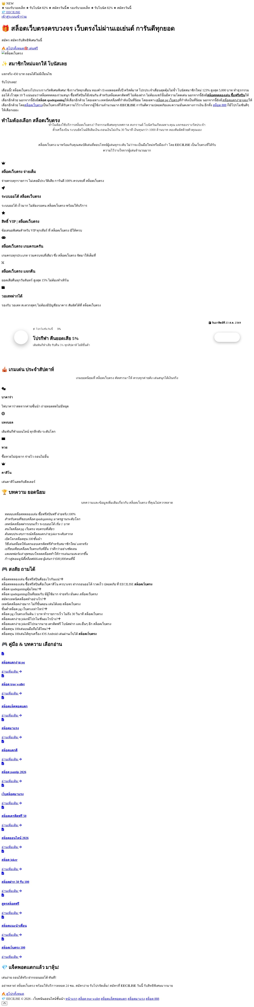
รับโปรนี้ (229, 337)
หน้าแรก (71, 998)
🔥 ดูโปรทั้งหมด (13, 48)
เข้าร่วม (21, 16)
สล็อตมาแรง (136, 998)
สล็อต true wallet (89, 998)
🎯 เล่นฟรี (31, 48)
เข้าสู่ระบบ (9, 16)
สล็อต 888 (219, 105)
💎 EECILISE (11, 12)
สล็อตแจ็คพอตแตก (114, 998)
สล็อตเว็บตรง (33, 105)
